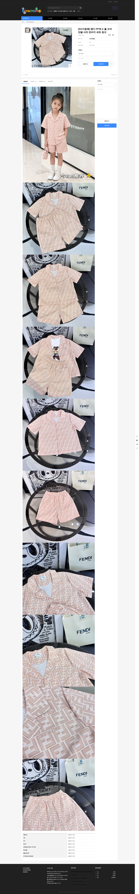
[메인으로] (22, 22)
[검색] (80, 8)
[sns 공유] (112, 35)
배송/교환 (50, 81)
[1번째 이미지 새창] (27, 30)
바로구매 (101, 64)
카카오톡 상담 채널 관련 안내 (77, 881)
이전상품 (26, 74)
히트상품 (50, 18)
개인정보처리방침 (27, 870)
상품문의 (42, 81)
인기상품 (95, 18)
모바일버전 (25, 872)
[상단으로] (137, 892)
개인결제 (116, 1)
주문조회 (110, 1)
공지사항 (73, 867)
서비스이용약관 (26, 868)
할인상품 (110, 18)
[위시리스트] (111, 64)
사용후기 (33, 81)
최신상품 (80, 18)
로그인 (115, 7)
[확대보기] (70, 66)
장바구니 (85, 64)
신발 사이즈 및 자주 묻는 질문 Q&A (78, 884)
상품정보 (25, 81)
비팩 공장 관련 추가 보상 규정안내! (78, 878)
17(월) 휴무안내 (74, 875)
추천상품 (65, 18)
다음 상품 (113, 74)
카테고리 (26, 18)
